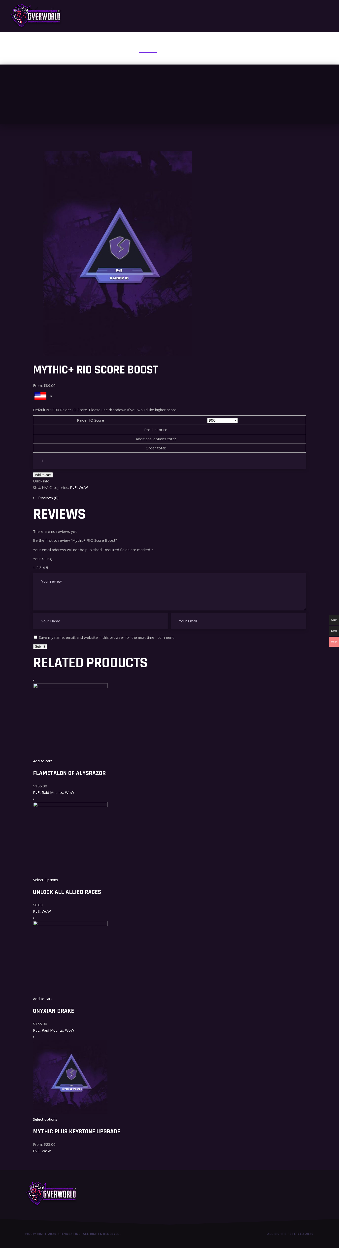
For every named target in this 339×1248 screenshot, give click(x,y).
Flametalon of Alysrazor (69, 773)
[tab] (169, 497)
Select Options (45, 879)
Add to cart (43, 475)
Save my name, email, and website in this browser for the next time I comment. (106, 637)
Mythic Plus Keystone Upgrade (76, 1132)
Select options (45, 1119)
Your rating (42, 558)
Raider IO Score (90, 420)
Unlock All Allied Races (67, 892)
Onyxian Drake (53, 1011)
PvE (73, 487)
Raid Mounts (52, 792)
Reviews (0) (48, 497)
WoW (83, 487)
